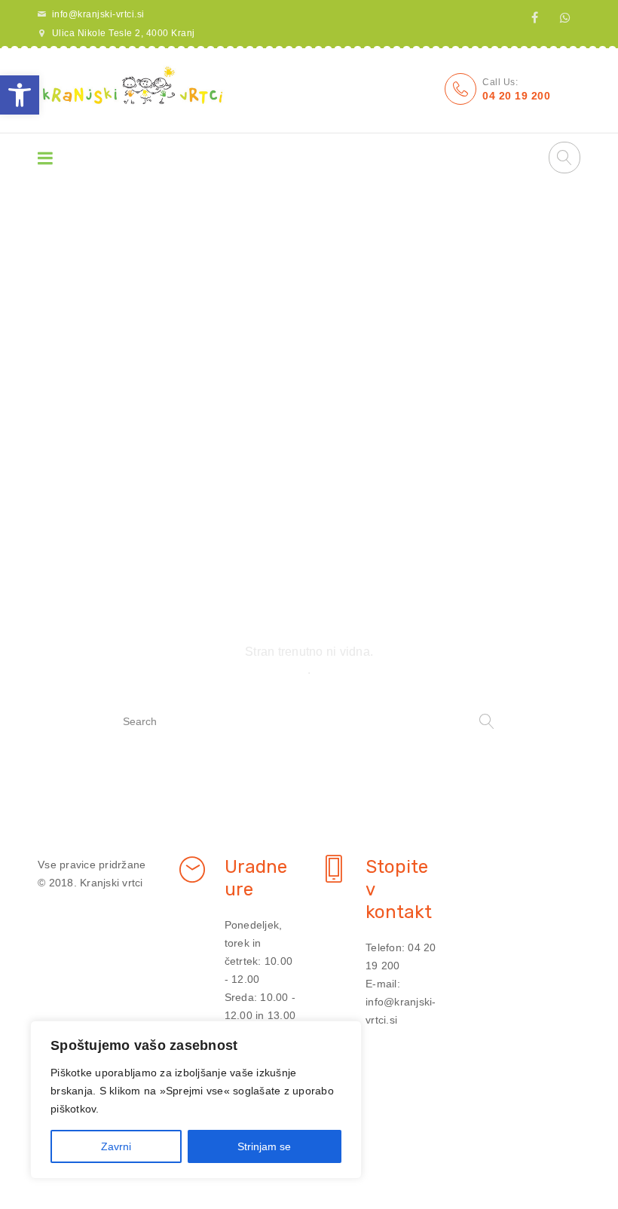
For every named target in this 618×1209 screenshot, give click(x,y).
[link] (19, 95)
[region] (196, 1100)
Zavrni (116, 1146)
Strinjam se (264, 1146)
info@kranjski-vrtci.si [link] (98, 14)
